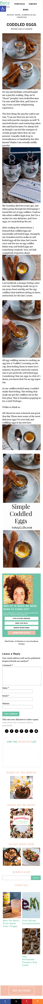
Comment (7, 665)
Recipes (18, 15)
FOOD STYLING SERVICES (21, 618)
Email (5, 696)
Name (5, 688)
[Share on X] (16, 1001)
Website (6, 703)
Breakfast (34, 641)
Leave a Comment (25, 29)
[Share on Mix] (37, 1001)
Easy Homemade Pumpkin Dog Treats (29, 961)
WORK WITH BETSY (21, 633)
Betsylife (10, 15)
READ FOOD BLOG (21, 623)
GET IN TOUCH (22, 990)
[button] (3, 9)
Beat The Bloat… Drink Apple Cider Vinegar (12, 923)
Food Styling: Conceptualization (32, 922)
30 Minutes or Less (29, 15)
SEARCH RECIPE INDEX (21, 628)
